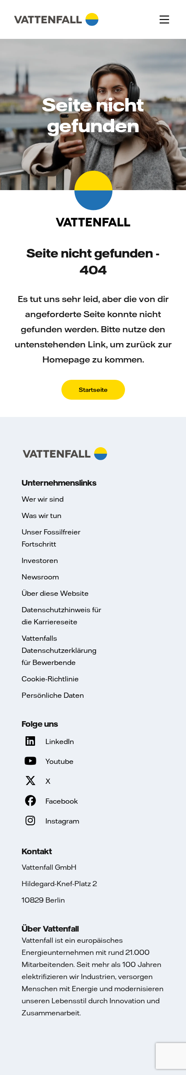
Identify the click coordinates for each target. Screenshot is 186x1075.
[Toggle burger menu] (164, 19)
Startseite (93, 390)
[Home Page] (56, 19)
